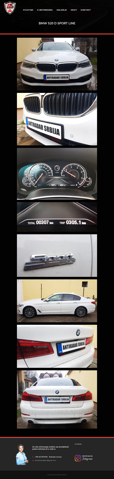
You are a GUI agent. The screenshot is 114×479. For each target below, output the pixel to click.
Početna (28, 10)
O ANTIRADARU (45, 10)
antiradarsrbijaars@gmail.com (45, 460)
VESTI (74, 10)
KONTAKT (86, 10)
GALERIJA (62, 10)
